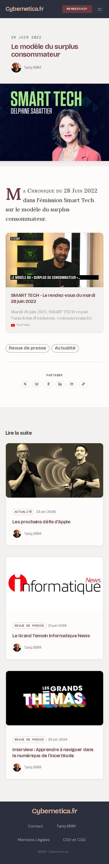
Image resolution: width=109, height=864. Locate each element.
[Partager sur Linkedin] (60, 384)
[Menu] (99, 9)
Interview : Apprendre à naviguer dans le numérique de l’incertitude (53, 752)
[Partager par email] (72, 384)
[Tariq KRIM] (16, 67)
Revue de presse (27, 348)
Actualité (65, 348)
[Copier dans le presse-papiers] (83, 384)
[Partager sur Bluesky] (37, 384)
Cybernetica (58, 852)
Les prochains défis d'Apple (41, 522)
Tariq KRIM (32, 67)
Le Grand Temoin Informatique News (51, 635)
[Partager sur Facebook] (48, 384)
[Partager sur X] (25, 384)
